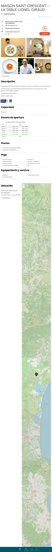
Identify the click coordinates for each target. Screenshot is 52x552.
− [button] (23, 187)
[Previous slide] (2, 122)
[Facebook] (6, 34)
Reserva (44, 33)
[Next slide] (29, 122)
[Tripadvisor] (9, 34)
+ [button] (23, 185)
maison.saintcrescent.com (12, 31)
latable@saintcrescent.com (12, 28)
